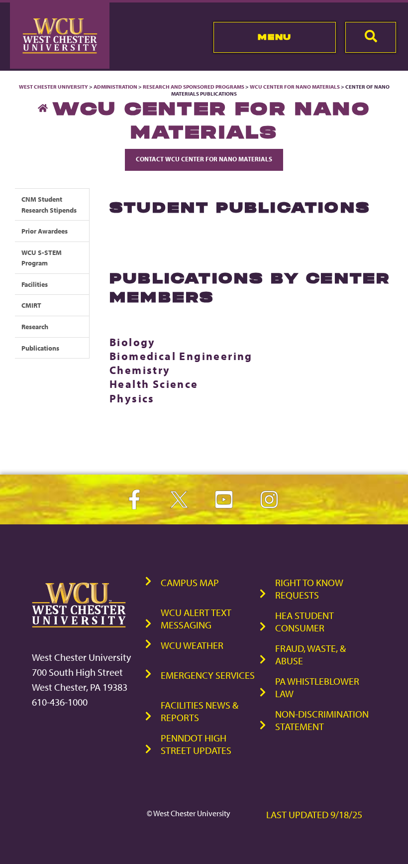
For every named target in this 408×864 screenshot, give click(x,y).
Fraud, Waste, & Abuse (310, 654)
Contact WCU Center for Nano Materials (204, 159)
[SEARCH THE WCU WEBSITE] (370, 37)
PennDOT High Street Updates (196, 744)
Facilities (34, 284)
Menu (274, 36)
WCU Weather (192, 645)
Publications (40, 348)
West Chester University (53, 86)
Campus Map (190, 582)
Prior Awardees (44, 231)
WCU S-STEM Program (41, 257)
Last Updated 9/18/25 (314, 814)
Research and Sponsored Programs (193, 86)
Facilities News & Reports (199, 711)
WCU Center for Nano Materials (295, 86)
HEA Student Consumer (304, 621)
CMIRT (31, 305)
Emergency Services (208, 675)
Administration (115, 86)
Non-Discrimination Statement (322, 720)
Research (34, 326)
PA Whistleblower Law (317, 687)
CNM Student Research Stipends (49, 204)
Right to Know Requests (309, 588)
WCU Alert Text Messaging (196, 618)
